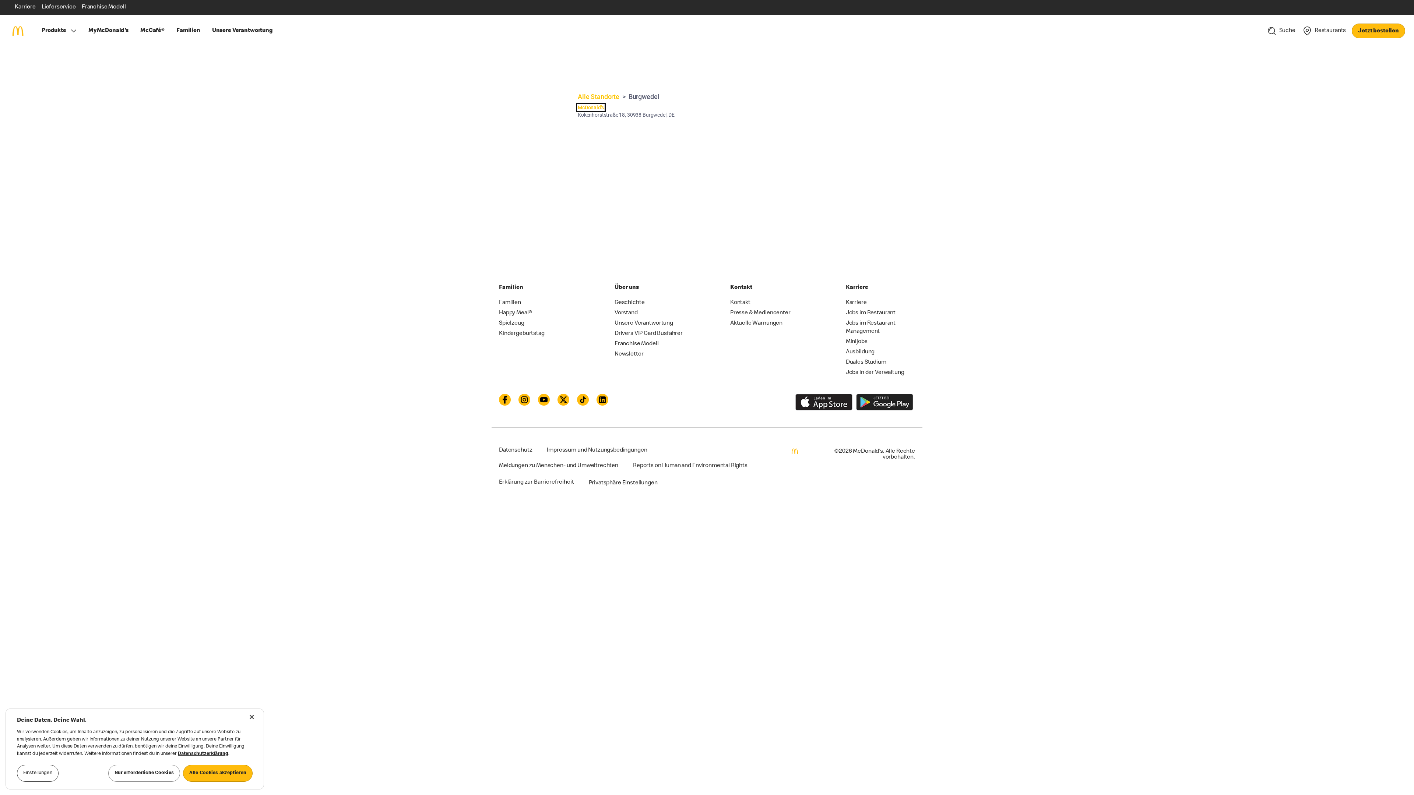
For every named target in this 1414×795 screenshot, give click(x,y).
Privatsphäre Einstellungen (623, 483)
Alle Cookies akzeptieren (217, 773)
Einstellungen (37, 773)
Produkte (54, 31)
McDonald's (591, 107)
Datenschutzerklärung (203, 754)
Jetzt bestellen (1378, 31)
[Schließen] (252, 717)
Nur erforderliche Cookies (144, 773)
